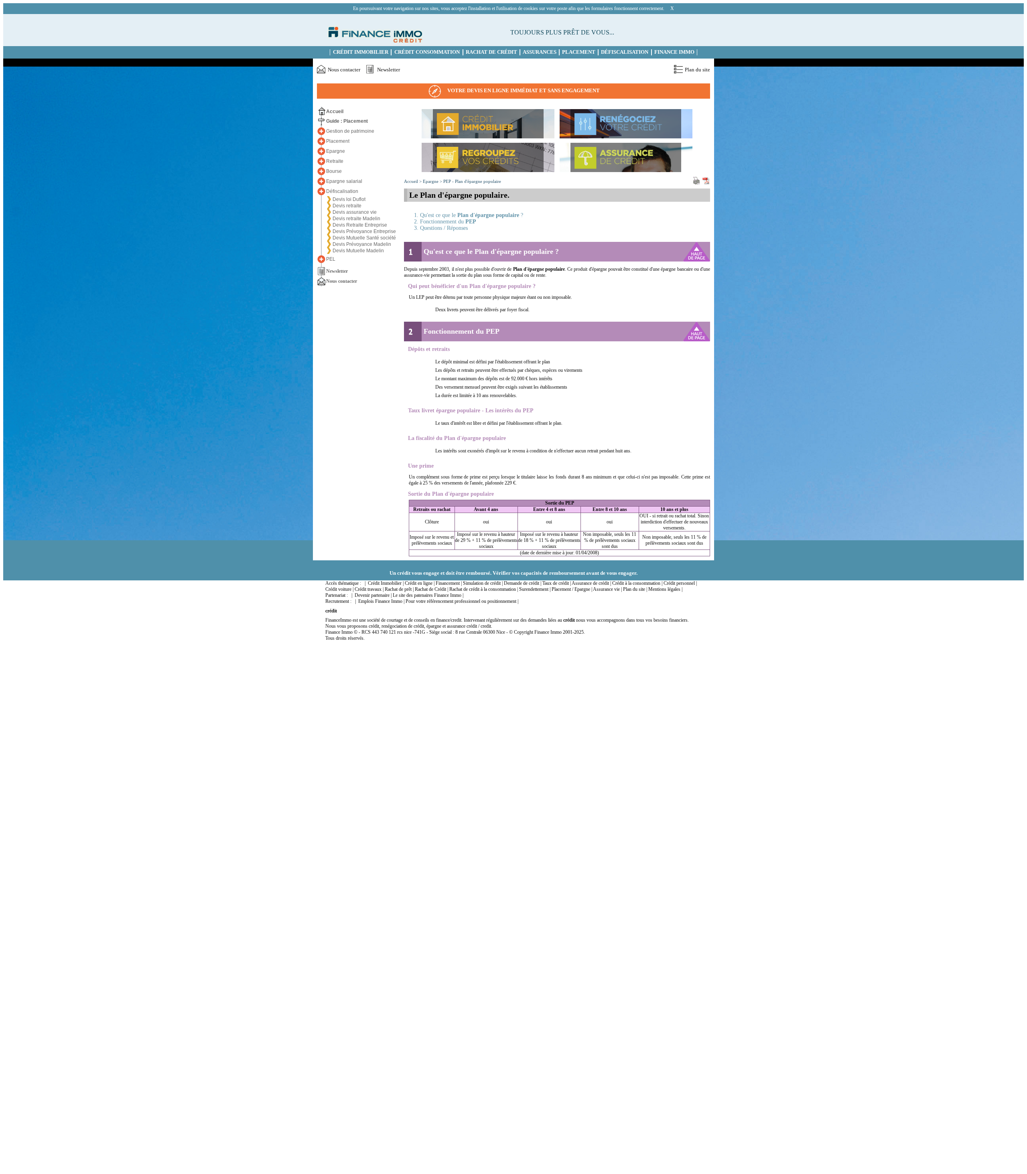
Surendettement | (534, 589)
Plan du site (697, 70)
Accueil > (413, 181)
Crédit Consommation (427, 52)
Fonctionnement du (448, 222)
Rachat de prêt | (399, 589)
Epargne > (433, 181)
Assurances (539, 52)
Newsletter (388, 70)
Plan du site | (635, 589)
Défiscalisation (624, 52)
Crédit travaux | (369, 589)
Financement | (449, 583)
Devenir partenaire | (373, 595)
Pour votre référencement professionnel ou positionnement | (462, 601)
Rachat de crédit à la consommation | (483, 589)
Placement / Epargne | (572, 589)
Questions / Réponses (444, 228)
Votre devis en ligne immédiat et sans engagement (523, 90)
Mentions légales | (665, 589)
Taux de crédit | (556, 583)
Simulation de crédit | (483, 583)
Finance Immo (674, 52)
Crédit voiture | (339, 589)
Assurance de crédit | (591, 583)
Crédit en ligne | (419, 583)
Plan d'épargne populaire (478, 181)
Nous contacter (344, 70)
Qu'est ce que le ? (471, 215)
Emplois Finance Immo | (381, 601)
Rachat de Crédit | (431, 589)
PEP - (449, 181)
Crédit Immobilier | (386, 583)
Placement (578, 52)
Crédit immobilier (360, 52)
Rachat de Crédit (491, 52)
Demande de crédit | (522, 583)
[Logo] (373, 40)
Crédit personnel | (680, 583)
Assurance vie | (607, 589)
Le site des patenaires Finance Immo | (428, 595)
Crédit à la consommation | (637, 583)
